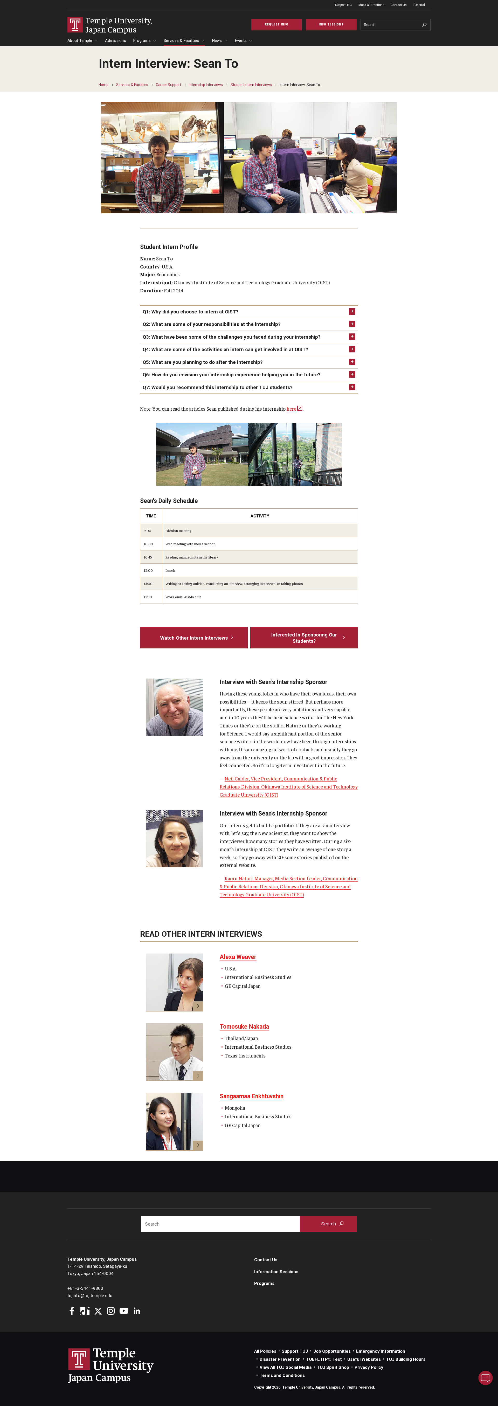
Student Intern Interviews (251, 85)
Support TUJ (343, 5)
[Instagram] (110, 1311)
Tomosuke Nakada (244, 1026)
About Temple (79, 40)
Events (241, 40)
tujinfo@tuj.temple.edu (89, 1295)
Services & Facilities (181, 40)
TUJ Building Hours (405, 1359)
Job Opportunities (332, 1351)
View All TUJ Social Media (286, 1367)
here (291, 408)
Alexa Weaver (238, 957)
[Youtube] (123, 1311)
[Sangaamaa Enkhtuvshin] (174, 1122)
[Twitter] (97, 1311)
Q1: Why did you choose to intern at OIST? (190, 312)
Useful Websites (364, 1359)
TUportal (419, 5)
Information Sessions (276, 1271)
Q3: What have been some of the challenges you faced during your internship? (231, 337)
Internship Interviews (206, 85)
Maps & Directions (371, 5)
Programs (142, 40)
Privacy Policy (369, 1367)
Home (103, 85)
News (217, 40)
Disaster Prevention (280, 1359)
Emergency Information (380, 1351)
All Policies (265, 1351)
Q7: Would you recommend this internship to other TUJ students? (217, 387)
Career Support (168, 85)
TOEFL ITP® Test (324, 1359)
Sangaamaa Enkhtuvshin (251, 1096)
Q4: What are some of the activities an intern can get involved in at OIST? (225, 349)
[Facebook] (72, 1311)
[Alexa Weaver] (174, 982)
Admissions (115, 40)
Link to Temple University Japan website (119, 1365)
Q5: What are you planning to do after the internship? (202, 362)
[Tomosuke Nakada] (174, 1052)
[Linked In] (136, 1311)
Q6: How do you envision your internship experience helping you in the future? (231, 375)
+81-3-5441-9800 (85, 1288)
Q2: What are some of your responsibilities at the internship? (211, 324)
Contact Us (399, 5)
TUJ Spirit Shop (333, 1367)
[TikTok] (84, 1311)
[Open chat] (485, 1378)
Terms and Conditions (282, 1375)
